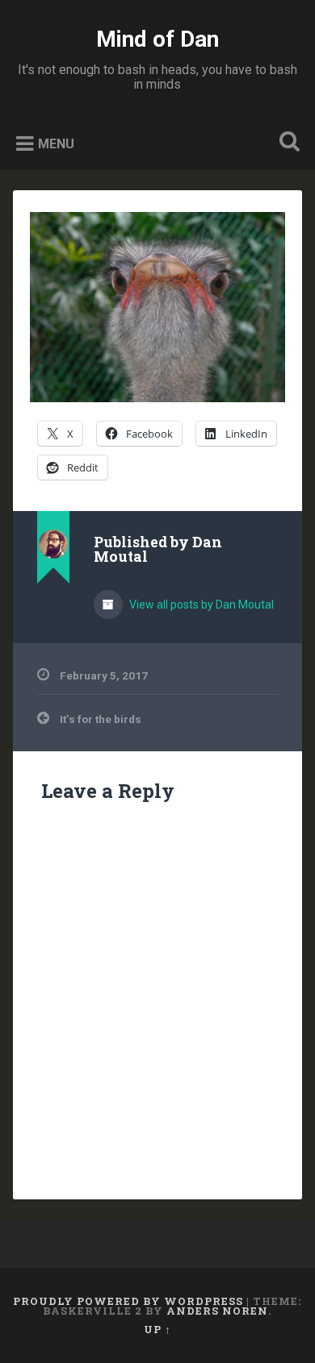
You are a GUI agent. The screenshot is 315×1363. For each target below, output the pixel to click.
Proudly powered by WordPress (128, 1300)
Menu (56, 144)
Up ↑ (157, 1329)
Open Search (287, 143)
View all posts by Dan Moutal (200, 604)
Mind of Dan (157, 39)
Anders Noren (217, 1310)
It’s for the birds (100, 719)
